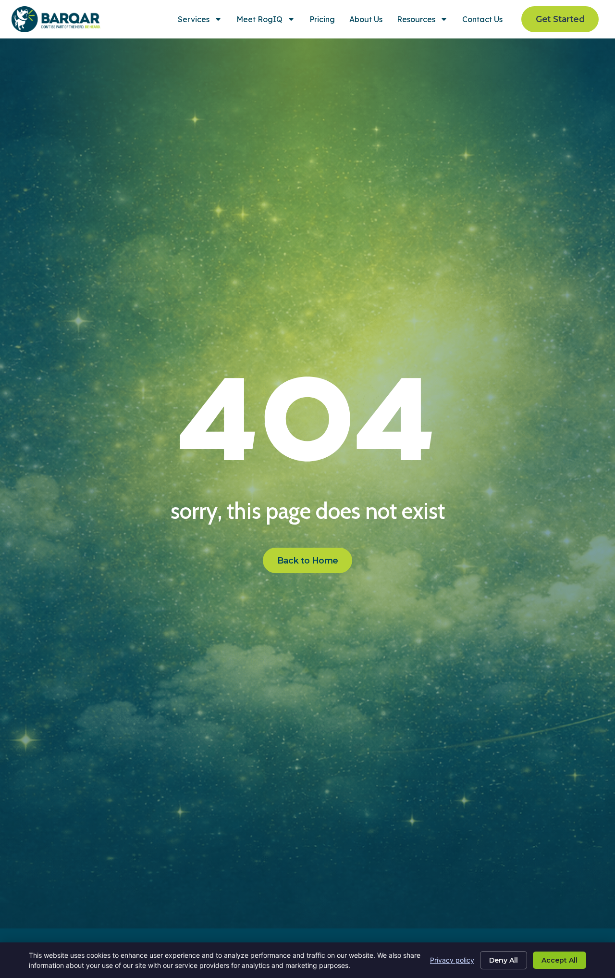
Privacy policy (452, 960)
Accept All (559, 960)
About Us (365, 19)
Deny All (503, 960)
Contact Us (482, 19)
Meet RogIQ (259, 19)
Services (193, 19)
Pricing (322, 19)
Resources (416, 19)
